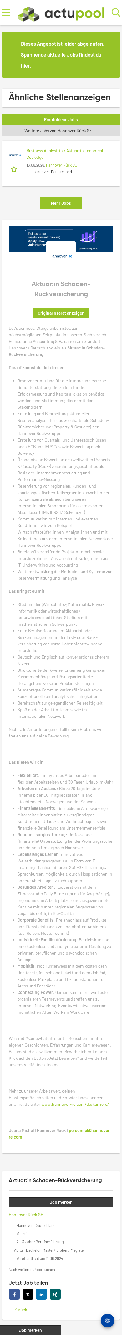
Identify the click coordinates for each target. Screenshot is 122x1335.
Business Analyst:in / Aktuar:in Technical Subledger (65, 154)
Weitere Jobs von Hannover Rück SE (58, 130)
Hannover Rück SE (61, 165)
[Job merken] (14, 169)
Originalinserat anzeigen (61, 313)
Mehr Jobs (61, 203)
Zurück (20, 1309)
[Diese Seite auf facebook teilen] (14, 1294)
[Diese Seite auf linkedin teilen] (41, 1294)
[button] (110, 54)
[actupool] (61, 12)
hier (25, 65)
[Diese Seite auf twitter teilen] (28, 1294)
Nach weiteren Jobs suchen (32, 1269)
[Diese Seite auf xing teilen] (55, 1294)
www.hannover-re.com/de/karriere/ (75, 1104)
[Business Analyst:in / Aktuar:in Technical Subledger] (14, 155)
